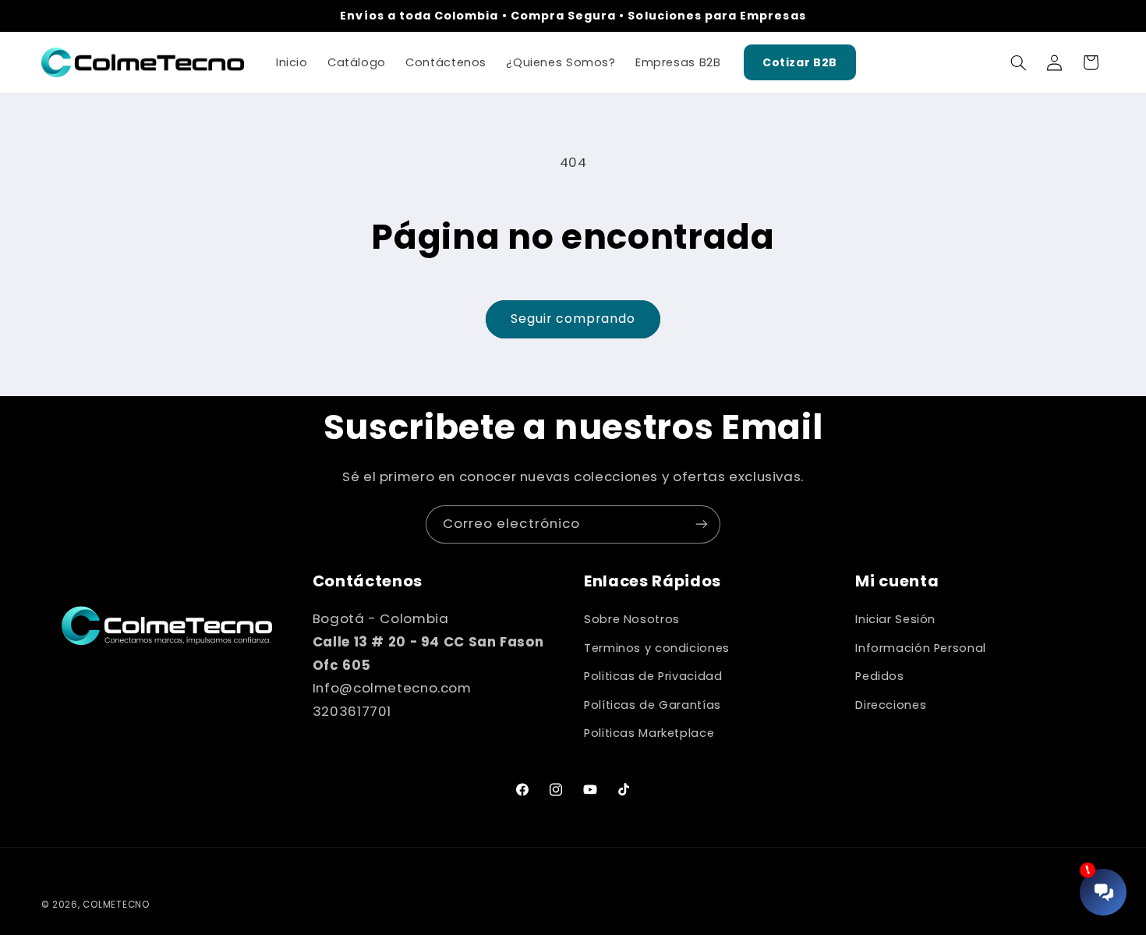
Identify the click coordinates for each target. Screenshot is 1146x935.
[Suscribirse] (702, 524)
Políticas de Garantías (652, 705)
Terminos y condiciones (657, 648)
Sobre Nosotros (632, 619)
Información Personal (920, 648)
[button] (1018, 62)
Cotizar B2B (799, 62)
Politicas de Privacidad (653, 676)
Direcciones (890, 705)
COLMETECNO (116, 904)
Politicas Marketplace (649, 733)
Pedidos (879, 676)
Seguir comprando (573, 319)
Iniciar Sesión (895, 619)
